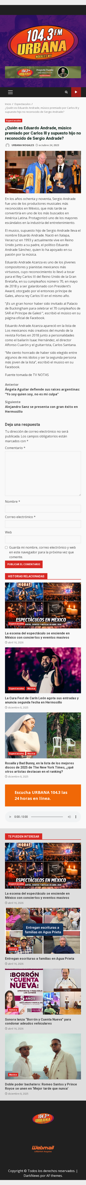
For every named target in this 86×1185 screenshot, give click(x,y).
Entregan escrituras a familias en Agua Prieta (43, 931)
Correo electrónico (20, 517)
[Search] (66, 92)
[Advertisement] (43, 72)
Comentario (15, 448)
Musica (31, 688)
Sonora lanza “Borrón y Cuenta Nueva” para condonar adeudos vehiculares (43, 992)
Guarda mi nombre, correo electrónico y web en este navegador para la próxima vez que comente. (42, 552)
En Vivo (76, 92)
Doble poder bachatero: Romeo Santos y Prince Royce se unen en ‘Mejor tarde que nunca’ (43, 1056)
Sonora (13, 949)
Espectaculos (13, 120)
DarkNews (31, 1175)
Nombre (12, 501)
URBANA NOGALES (22, 145)
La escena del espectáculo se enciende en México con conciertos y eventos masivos (43, 605)
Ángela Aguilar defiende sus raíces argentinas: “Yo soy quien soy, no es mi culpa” (42, 389)
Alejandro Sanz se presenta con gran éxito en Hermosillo (41, 407)
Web (8, 532)
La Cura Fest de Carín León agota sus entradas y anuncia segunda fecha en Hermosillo (43, 670)
